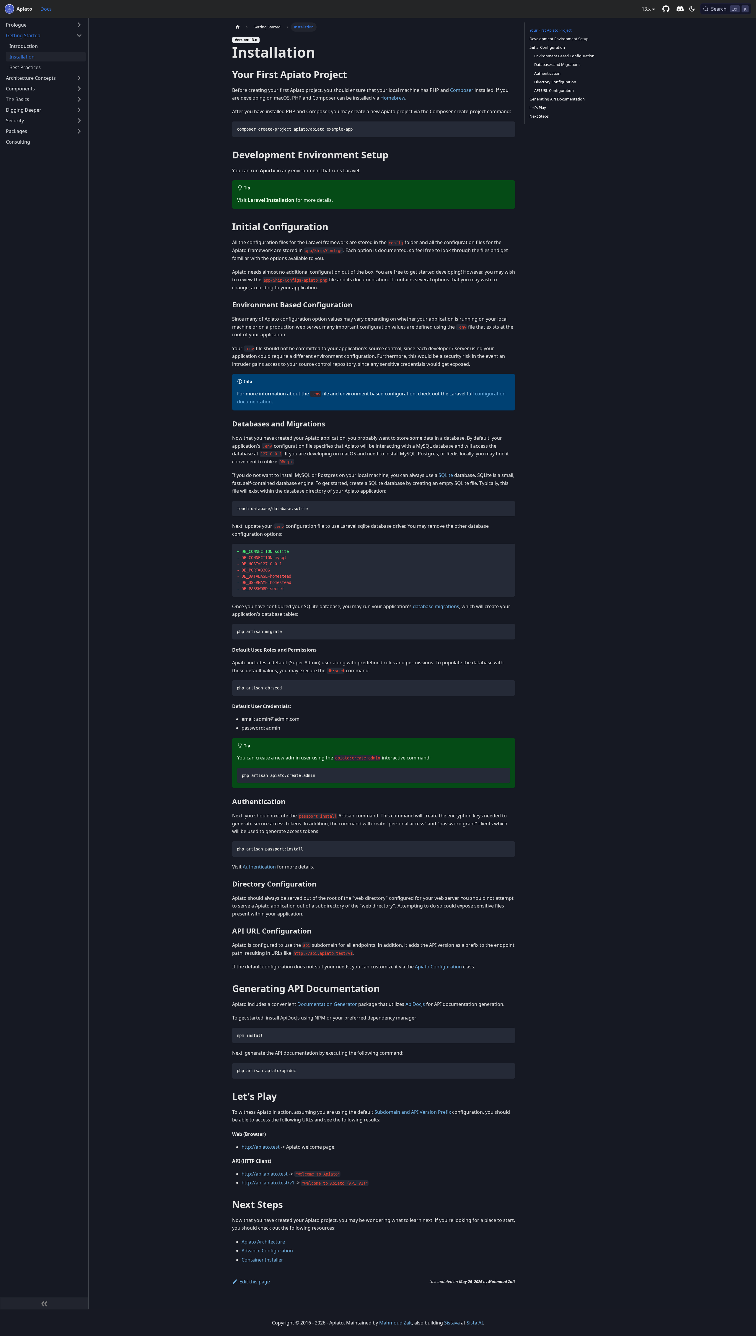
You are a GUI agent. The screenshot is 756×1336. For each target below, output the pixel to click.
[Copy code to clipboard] (508, 129)
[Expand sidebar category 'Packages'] (79, 131)
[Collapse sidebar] (44, 1303)
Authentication (259, 866)
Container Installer (262, 1260)
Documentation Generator (327, 1004)
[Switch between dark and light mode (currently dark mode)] (692, 9)
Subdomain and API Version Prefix (412, 1112)
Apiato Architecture (263, 1241)
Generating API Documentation (557, 99)
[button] (44, 25)
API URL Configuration (554, 90)
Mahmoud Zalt (395, 1322)
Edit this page (254, 1281)
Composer (461, 90)
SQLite (446, 475)
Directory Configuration (555, 82)
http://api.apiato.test (265, 1174)
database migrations (436, 606)
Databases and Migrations (557, 64)
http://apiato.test (261, 1147)
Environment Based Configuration (564, 56)
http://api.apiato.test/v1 (268, 1182)
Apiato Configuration (438, 966)
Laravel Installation (271, 200)
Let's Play (537, 107)
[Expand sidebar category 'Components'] (79, 88)
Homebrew (392, 98)
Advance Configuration (267, 1250)
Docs (46, 9)
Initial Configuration (547, 47)
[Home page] (237, 27)
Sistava (452, 1322)
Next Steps (539, 116)
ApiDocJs (415, 1004)
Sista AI (475, 1322)
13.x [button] (646, 9)
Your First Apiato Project (550, 30)
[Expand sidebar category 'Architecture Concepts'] (79, 78)
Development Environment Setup (559, 38)
